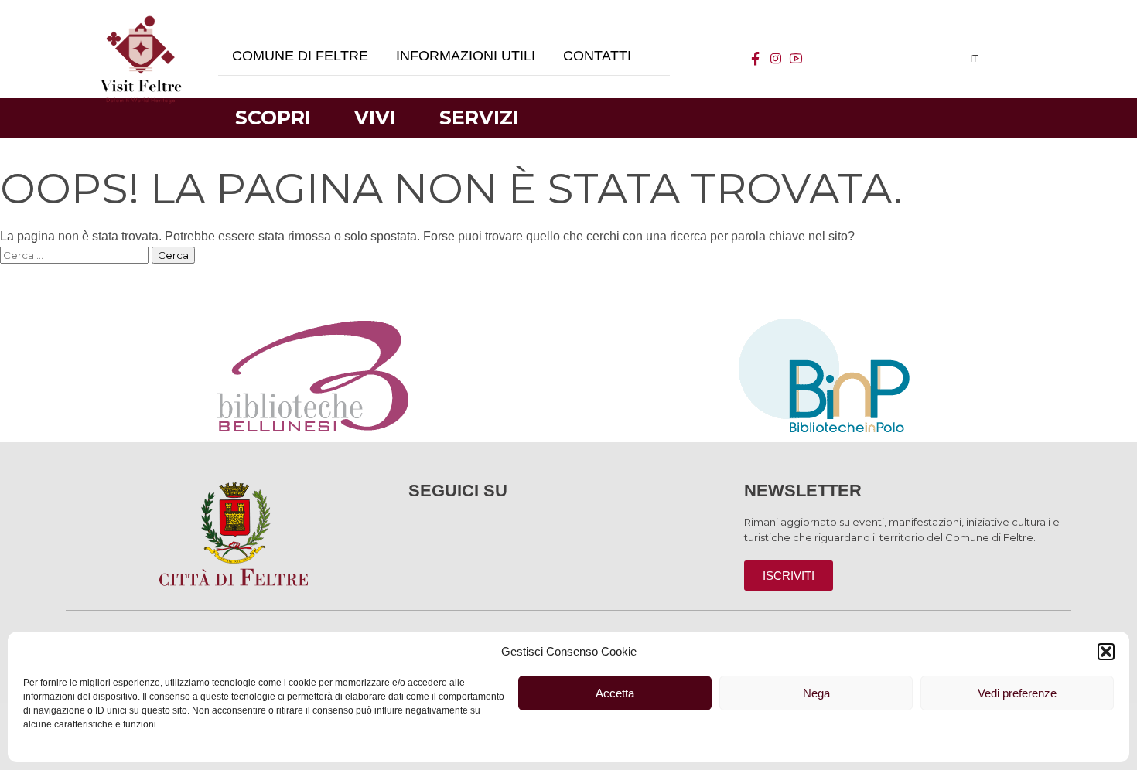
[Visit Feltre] (140, 232)
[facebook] (755, 58)
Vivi (375, 117)
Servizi (479, 117)
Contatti (597, 55)
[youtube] (796, 58)
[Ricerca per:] (76, 254)
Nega (816, 693)
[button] (1106, 651)
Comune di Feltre (300, 55)
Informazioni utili (465, 55)
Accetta (615, 693)
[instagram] (776, 58)
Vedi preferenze (1017, 693)
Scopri (273, 117)
